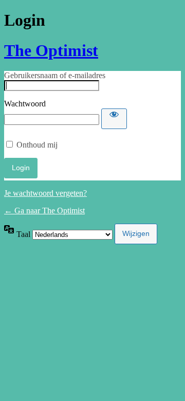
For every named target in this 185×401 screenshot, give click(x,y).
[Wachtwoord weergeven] (114, 118)
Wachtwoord (25, 103)
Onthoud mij (37, 144)
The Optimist (51, 50)
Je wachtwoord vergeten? (45, 193)
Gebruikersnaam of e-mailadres (54, 75)
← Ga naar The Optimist (44, 210)
